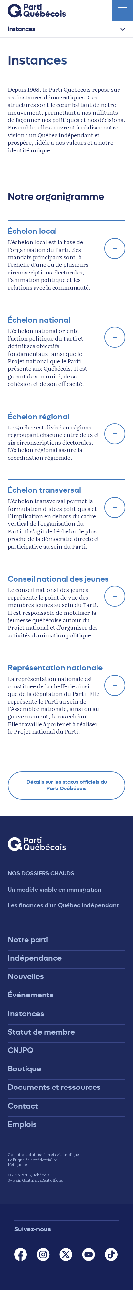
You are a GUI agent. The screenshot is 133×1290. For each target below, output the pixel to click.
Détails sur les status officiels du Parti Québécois (66, 785)
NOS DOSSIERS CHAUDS (41, 873)
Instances (21, 29)
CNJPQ (20, 1050)
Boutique (24, 1068)
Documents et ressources (54, 1087)
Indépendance (35, 958)
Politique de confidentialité (32, 1159)
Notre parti (28, 939)
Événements (31, 994)
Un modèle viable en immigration (54, 889)
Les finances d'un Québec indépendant (63, 905)
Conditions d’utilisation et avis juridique (43, 1154)
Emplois (22, 1124)
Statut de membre (41, 1032)
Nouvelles (26, 976)
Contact (23, 1105)
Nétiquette (17, 1164)
